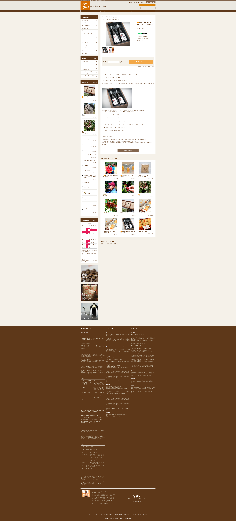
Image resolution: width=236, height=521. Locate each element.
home (88, 11)
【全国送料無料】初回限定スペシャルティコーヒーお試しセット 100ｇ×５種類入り (90, 176)
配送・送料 (117, 11)
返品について (140, 66)
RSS (143, 514)
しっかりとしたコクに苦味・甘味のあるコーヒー (114, 17)
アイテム (152, 2)
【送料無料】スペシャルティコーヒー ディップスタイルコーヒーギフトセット (90, 98)
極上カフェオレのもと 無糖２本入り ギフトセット (128, 232)
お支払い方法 (103, 11)
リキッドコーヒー (109, 16)
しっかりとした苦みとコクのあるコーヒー (113, 19)
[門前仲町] (134, 496)
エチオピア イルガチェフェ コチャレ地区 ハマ (145, 195)
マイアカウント (142, 2)
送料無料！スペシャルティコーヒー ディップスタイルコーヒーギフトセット (127, 213)
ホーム (103, 16)
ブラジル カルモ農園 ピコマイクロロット (110, 213)
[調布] (137, 496)
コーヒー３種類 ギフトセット (143, 231)
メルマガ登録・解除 (133, 2)
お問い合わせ (133, 11)
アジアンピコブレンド (87, 187)
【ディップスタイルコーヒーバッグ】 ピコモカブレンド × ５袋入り (145, 176)
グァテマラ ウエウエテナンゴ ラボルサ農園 (110, 195)
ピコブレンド (86, 149)
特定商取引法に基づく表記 (149, 66)
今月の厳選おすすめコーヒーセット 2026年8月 (128, 176)
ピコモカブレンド (87, 165)
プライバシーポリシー (129, 514)
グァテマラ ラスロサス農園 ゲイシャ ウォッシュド (110, 176)
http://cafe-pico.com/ (151, 5)
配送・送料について (104, 514)
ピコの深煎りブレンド (87, 182)
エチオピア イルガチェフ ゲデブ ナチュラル (90, 199)
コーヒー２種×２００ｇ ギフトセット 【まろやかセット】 (144, 213)
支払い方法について (96, 514)
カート (147, 11)
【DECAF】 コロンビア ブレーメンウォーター (90, 116)
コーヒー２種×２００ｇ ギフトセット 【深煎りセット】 (110, 232)
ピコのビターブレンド (87, 170)
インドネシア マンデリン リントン (126, 194)
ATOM (146, 514)
